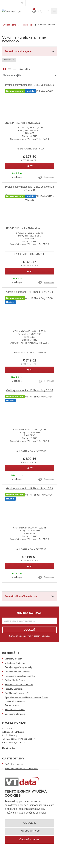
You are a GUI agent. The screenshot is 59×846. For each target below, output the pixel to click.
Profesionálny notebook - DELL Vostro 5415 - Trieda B (29, 188)
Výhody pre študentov (15, 663)
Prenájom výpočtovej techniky (18, 667)
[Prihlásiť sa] (50, 3)
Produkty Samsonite (14, 689)
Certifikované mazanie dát (17, 693)
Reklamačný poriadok (15, 709)
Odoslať (29, 629)
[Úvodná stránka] (11, 11)
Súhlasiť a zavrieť (29, 839)
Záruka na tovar (12, 705)
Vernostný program (13, 659)
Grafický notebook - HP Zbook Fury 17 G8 (29, 292)
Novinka (7, 60)
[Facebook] (18, 3)
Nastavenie (29, 823)
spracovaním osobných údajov (35, 636)
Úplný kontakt (9, 748)
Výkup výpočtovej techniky (17, 672)
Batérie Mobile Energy (15, 680)
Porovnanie (49, 177)
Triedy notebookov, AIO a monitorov (21, 768)
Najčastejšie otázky (14, 764)
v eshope (17, 177)
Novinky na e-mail (29, 613)
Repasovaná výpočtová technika (20, 676)
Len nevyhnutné (29, 831)
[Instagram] (22, 3)
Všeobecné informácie (15, 714)
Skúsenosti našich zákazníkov (19, 684)
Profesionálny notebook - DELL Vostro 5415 (29, 85)
